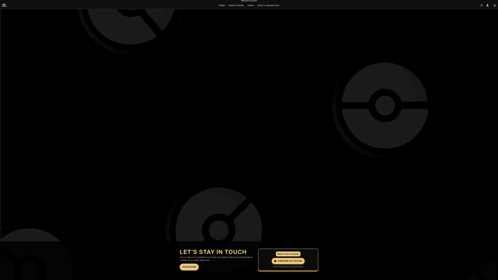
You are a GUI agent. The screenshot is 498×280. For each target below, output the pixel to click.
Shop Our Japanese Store (268, 5)
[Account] (487, 5)
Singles (222, 5)
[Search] (482, 5)
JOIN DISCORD (189, 267)
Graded (250, 5)
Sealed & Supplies (236, 5)
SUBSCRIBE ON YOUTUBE (290, 261)
